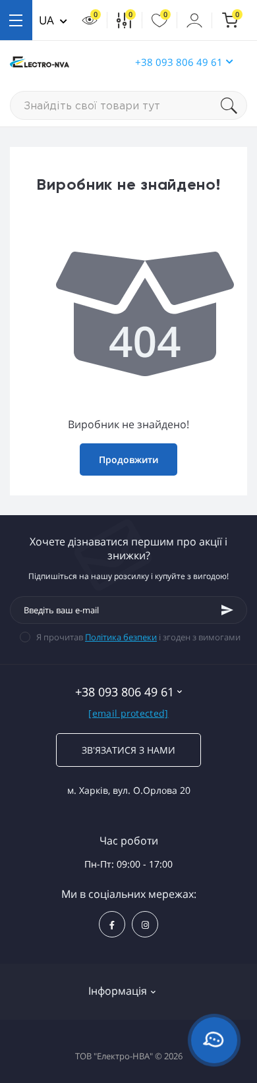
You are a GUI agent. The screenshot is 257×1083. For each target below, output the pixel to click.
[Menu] (16, 20)
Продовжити (128, 459)
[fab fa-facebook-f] (112, 924)
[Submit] (227, 610)
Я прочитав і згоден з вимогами (138, 637)
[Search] (234, 105)
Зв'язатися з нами (128, 750)
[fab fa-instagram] (145, 924)
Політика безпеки (121, 637)
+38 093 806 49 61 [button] (179, 62)
